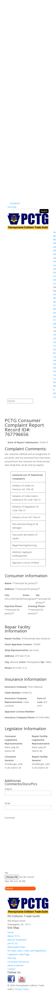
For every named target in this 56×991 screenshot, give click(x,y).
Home (10, 932)
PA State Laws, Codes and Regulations (27, 950)
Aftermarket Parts (16, 947)
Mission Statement (16, 939)
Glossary (11, 958)
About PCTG (13, 936)
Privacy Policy (22, 989)
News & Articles (15, 965)
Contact (11, 968)
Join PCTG (12, 943)
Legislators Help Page (18, 954)
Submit (9, 888)
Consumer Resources (18, 961)
